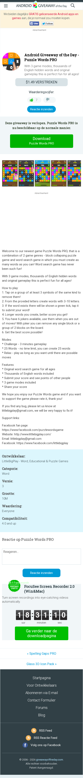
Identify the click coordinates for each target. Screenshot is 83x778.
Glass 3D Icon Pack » (42, 664)
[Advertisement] (41, 42)
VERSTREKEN (41, 82)
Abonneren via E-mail (41, 693)
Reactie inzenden (41, 109)
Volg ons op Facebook (46, 745)
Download (41, 140)
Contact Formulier (42, 700)
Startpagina (42, 678)
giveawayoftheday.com (49, 759)
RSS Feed (45, 730)
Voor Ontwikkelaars (42, 685)
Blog (41, 715)
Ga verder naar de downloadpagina (41, 633)
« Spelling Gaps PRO (41, 653)
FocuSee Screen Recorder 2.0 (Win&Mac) (49, 589)
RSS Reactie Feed (45, 738)
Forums (42, 707)
